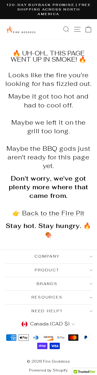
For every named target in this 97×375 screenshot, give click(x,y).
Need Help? (47, 311)
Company (47, 256)
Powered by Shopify (48, 370)
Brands (47, 283)
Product (47, 270)
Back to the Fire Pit (53, 213)
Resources (47, 297)
